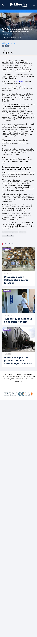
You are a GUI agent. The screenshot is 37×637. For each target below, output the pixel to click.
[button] (3, 5)
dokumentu (20, 81)
